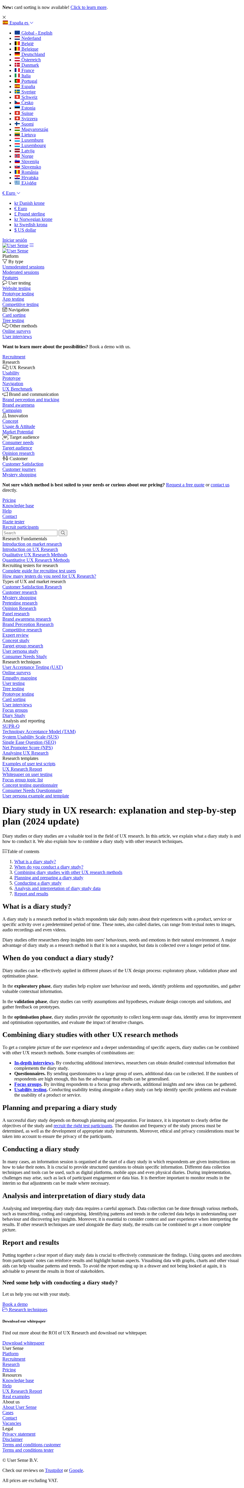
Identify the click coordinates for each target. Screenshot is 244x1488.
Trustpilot (54, 1470)
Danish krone (29, 203)
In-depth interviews (34, 1062)
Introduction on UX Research (30, 549)
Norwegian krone (33, 219)
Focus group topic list (22, 779)
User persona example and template (35, 795)
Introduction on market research (32, 544)
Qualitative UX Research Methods (34, 554)
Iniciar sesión (14, 240)
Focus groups (15, 710)
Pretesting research (19, 602)
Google (76, 1470)
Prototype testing (18, 694)
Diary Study (13, 715)
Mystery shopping (19, 597)
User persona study (20, 651)
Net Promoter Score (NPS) (27, 747)
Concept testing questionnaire (30, 785)
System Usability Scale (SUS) (30, 736)
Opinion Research (19, 608)
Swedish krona (30, 224)
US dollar (25, 229)
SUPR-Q (11, 726)
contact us (220, 484)
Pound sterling (29, 213)
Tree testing (13, 688)
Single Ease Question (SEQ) (29, 742)
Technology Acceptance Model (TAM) (39, 731)
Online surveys (16, 672)
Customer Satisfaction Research (32, 586)
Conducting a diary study (38, 883)
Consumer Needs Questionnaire (32, 790)
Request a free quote (185, 484)
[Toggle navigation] (31, 245)
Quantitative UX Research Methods (36, 560)
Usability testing (30, 1089)
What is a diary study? (35, 861)
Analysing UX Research (25, 752)
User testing (13, 683)
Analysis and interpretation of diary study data (57, 888)
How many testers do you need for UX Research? (49, 576)
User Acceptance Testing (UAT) (32, 667)
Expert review (15, 635)
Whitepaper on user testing (27, 774)
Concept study (15, 640)
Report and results (31, 893)
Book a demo (15, 1304)
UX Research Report (22, 769)
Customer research (19, 592)
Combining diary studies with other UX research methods (68, 872)
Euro (20, 208)
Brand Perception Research (28, 624)
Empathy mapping (19, 677)
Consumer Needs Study (24, 656)
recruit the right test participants (83, 1125)
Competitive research (22, 629)
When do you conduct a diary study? (48, 866)
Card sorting (14, 699)
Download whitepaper (23, 1342)
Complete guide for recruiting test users (39, 570)
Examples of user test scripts (28, 763)
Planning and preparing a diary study (48, 877)
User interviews (17, 704)
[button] (18, 22)
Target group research (22, 645)
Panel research (15, 613)
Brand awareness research (26, 619)
